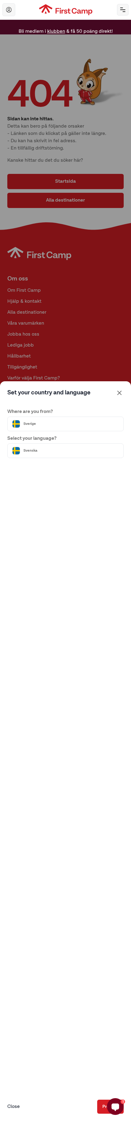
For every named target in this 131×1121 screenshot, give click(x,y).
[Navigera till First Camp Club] (8, 9)
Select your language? (32, 438)
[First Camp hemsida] (65, 9)
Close (13, 1106)
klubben (56, 28)
